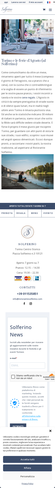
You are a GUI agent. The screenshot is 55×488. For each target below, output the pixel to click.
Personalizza (27, 476)
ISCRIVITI (18, 426)
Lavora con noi (18, 2)
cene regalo (28, 97)
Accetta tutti (28, 459)
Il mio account (36, 2)
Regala (21, 213)
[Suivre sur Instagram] (30, 303)
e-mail (13, 358)
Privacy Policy (27, 483)
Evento (48, 213)
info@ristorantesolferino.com (27, 298)
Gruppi (4, 2)
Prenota (7, 213)
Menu (34, 213)
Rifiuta (27, 467)
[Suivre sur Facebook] (24, 303)
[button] (50, 430)
